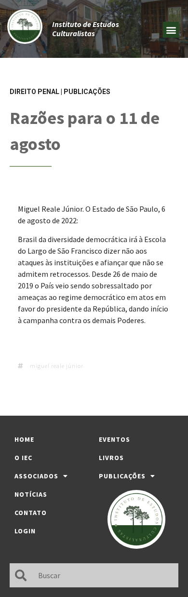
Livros (111, 457)
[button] (171, 30)
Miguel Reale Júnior (56, 365)
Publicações (87, 91)
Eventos (114, 439)
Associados (36, 476)
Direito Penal (34, 91)
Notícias (30, 494)
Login (25, 531)
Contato (30, 512)
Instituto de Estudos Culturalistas (85, 28)
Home (24, 439)
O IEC (23, 457)
